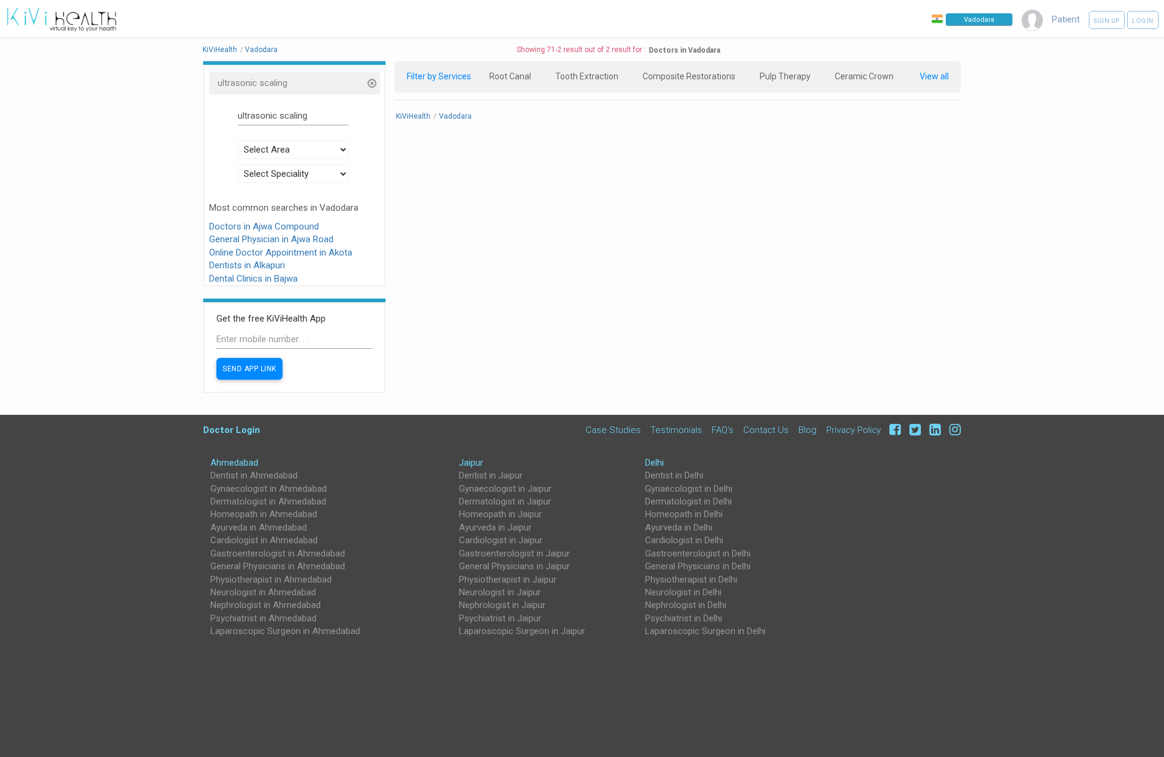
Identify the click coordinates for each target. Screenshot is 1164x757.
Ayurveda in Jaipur (495, 527)
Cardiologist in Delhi (684, 540)
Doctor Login (231, 429)
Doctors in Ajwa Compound (264, 226)
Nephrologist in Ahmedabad (265, 605)
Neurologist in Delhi (683, 592)
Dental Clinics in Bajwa (253, 278)
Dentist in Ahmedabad (254, 475)
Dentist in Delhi (674, 475)
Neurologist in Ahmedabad (263, 592)
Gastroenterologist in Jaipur (514, 553)
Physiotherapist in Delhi (691, 579)
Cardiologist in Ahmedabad (264, 540)
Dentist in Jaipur (491, 475)
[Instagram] (952, 429)
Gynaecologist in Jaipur (505, 488)
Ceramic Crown (864, 76)
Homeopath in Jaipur (500, 514)
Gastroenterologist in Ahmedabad (277, 553)
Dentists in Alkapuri (247, 265)
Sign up (1107, 21)
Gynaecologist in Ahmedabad (268, 488)
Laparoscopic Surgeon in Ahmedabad (285, 631)
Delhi (654, 462)
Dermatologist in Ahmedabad (268, 501)
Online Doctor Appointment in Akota (280, 252)
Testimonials (676, 429)
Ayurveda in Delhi (678, 527)
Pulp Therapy (785, 76)
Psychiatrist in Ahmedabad (263, 618)
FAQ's (723, 429)
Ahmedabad (234, 462)
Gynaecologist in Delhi (688, 488)
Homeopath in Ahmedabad (263, 514)
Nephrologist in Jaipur (502, 605)
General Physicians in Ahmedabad (277, 566)
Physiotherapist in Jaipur (508, 579)
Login (1143, 21)
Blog (807, 429)
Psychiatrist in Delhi (683, 618)
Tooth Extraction (586, 76)
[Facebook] (893, 429)
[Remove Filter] (371, 84)
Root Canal (510, 76)
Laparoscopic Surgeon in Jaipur (522, 631)
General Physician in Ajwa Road (271, 239)
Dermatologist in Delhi (688, 501)
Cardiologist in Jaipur (501, 540)
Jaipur (471, 462)
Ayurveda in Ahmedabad (258, 527)
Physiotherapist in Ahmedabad (271, 579)
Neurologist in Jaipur (500, 592)
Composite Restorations (689, 76)
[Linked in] (933, 429)
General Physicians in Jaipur (514, 566)
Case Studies (613, 429)
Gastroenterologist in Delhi (698, 553)
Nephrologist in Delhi (685, 605)
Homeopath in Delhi (684, 514)
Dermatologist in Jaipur (505, 501)
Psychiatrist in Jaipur (500, 618)
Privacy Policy (853, 429)
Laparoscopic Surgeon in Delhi (705, 631)
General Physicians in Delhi (698, 566)
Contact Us (766, 429)
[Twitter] (913, 429)
